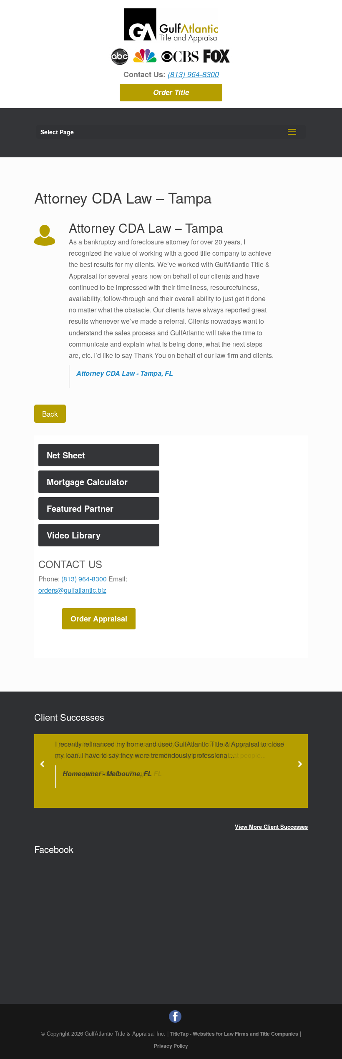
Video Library (74, 535)
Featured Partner (80, 508)
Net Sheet (66, 455)
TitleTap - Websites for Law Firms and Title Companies (234, 1033)
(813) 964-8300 (193, 74)
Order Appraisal (98, 618)
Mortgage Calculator (87, 481)
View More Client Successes (271, 826)
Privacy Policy (171, 1045)
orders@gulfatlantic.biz (72, 590)
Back (50, 413)
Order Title (171, 92)
